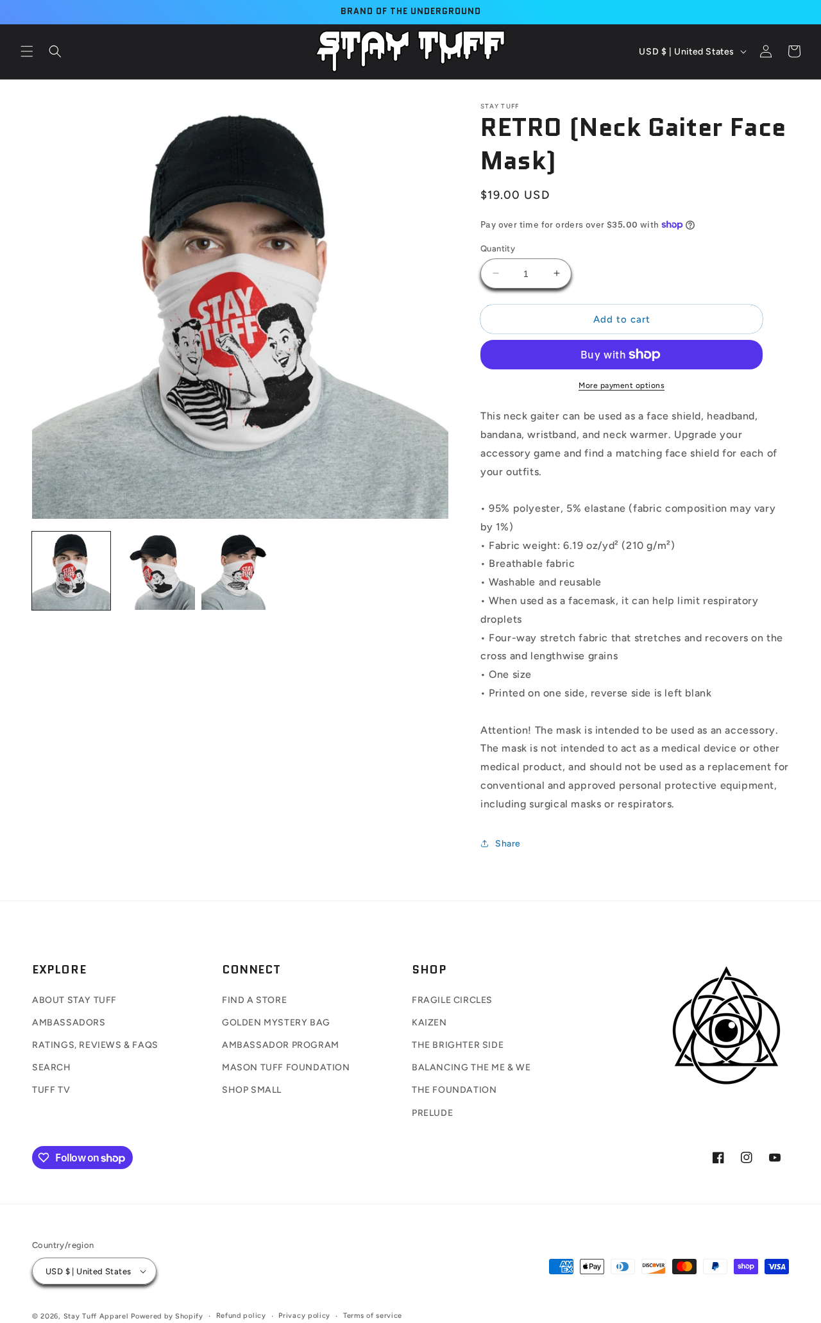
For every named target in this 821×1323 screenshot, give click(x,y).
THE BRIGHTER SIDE (458, 1045)
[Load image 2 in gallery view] (156, 571)
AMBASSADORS (69, 1022)
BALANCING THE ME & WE (471, 1067)
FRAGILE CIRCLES (452, 1000)
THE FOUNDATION (454, 1089)
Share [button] (508, 843)
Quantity (497, 248)
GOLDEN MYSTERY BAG (276, 1022)
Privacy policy (304, 1315)
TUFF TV (51, 1089)
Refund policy (241, 1315)
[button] (27, 51)
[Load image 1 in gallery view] (71, 571)
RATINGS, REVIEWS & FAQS (95, 1045)
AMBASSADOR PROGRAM (280, 1045)
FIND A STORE (254, 1000)
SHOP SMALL (252, 1089)
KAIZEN (429, 1022)
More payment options (621, 385)
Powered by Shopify (167, 1316)
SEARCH (51, 1067)
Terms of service (372, 1315)
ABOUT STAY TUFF (74, 1000)
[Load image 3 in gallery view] (240, 571)
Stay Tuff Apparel (96, 1316)
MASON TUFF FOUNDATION (286, 1067)
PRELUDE (432, 1113)
